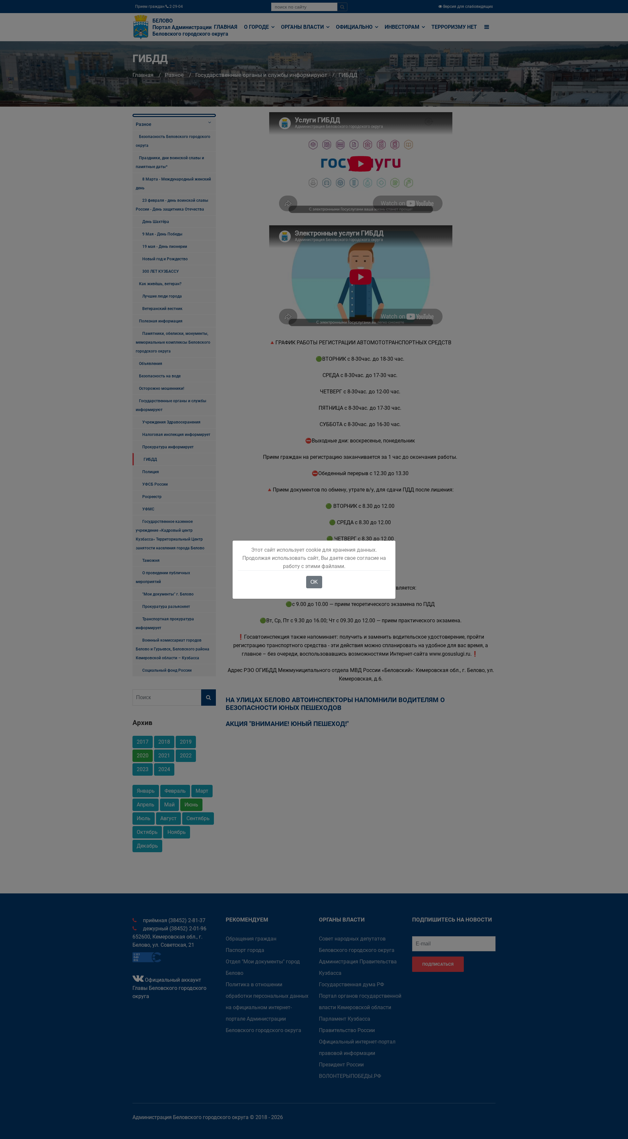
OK (314, 582)
